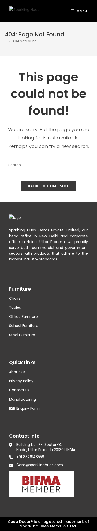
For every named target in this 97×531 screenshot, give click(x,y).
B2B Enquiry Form (24, 408)
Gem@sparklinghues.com (39, 464)
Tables (15, 307)
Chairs (14, 298)
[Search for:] (89, 11)
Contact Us (19, 390)
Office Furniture (23, 316)
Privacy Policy (21, 381)
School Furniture (23, 325)
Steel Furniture (22, 335)
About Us (17, 371)
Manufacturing (22, 399)
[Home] (6, 40)
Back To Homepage (48, 186)
